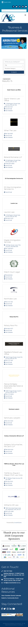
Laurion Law (9, 212)
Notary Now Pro (10, 325)
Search (15, 72)
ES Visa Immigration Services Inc (12, 188)
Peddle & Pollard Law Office (13, 353)
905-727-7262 (8, 571)
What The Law (10, 130)
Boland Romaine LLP (13, 157)
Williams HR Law (11, 505)
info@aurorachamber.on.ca (12, 582)
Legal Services (6, 79)
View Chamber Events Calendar (11, 595)
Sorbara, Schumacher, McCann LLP (13, 445)
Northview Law (10, 299)
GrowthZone (17, 522)
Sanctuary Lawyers (12, 418)
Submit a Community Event (9, 598)
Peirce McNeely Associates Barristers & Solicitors (13, 386)
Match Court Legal (12, 272)
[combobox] (14, 65)
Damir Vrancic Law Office (12, 100)
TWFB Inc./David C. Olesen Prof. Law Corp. (13, 474)
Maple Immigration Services (12, 241)
